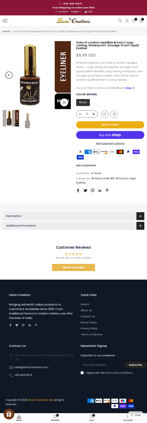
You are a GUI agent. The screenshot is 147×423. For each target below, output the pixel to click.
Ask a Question (86, 165)
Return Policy (89, 322)
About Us (86, 310)
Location (63, 11)
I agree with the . (109, 373)
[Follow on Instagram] (92, 190)
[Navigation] (24, 20)
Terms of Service (91, 334)
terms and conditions (119, 373)
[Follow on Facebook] (78, 190)
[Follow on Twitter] (85, 190)
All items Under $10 (102, 178)
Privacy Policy (89, 328)
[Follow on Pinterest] (107, 190)
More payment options (110, 143)
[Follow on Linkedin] (100, 191)
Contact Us (88, 316)
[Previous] (9, 75)
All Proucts (122, 178)
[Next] (64, 75)
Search (85, 304)
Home (6, 31)
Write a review (73, 267)
